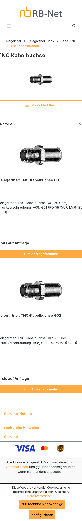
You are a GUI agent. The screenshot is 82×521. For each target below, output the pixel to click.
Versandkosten (17, 467)
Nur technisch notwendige (42, 504)
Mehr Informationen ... (41, 496)
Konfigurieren (42, 515)
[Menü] (9, 26)
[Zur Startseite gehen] (41, 12)
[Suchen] (73, 26)
